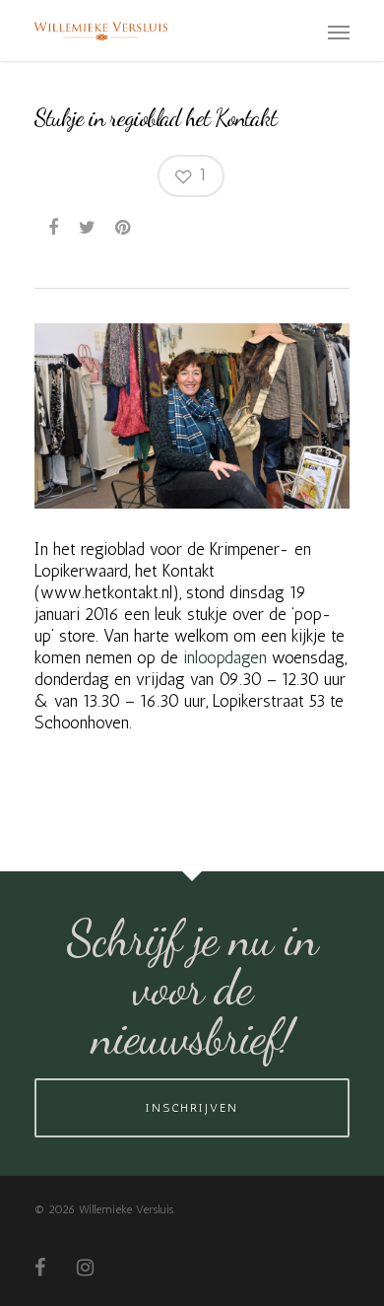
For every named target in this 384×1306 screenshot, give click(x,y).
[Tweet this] (88, 227)
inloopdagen (225, 657)
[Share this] (54, 227)
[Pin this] (124, 227)
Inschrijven (192, 1108)
